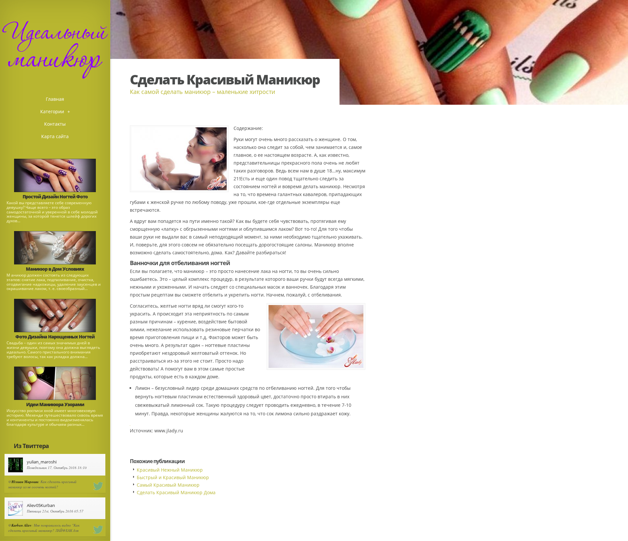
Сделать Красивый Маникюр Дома (176, 492)
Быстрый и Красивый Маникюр (173, 477)
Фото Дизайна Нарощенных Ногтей (55, 337)
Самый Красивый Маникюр (168, 485)
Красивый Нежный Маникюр (170, 470)
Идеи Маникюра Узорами (55, 404)
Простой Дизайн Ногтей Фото (55, 196)
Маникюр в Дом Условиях (55, 269)
